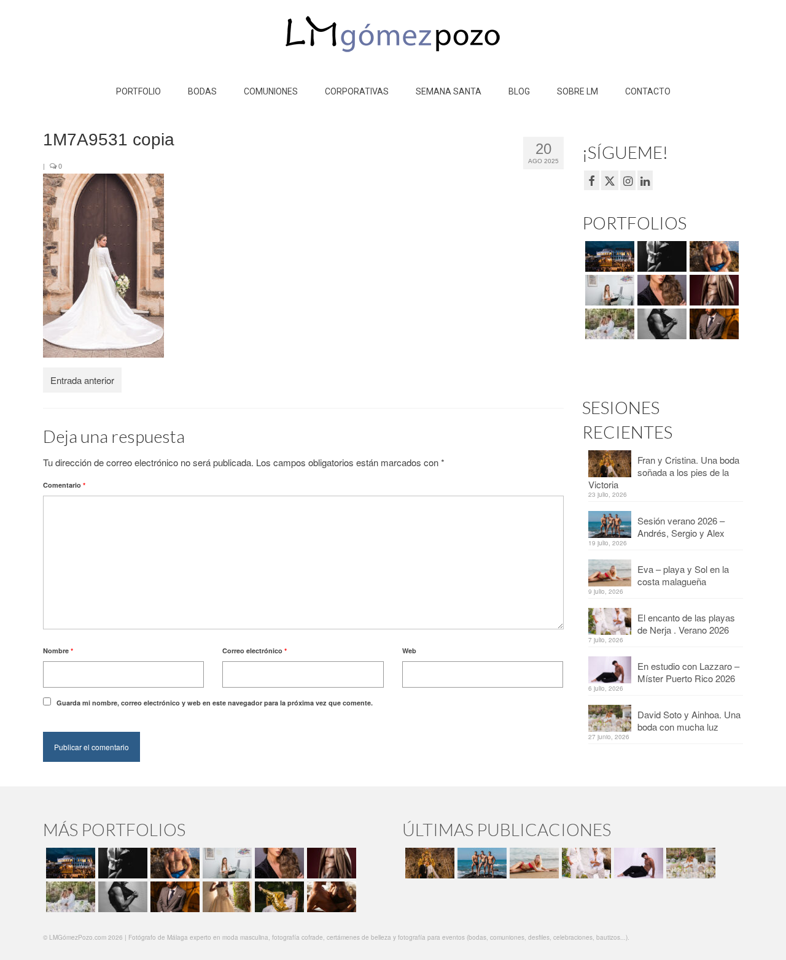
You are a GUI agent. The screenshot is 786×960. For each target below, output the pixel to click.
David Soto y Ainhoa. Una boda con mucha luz (689, 720)
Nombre (58, 650)
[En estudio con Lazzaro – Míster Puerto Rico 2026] (637, 863)
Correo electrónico (254, 650)
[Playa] (713, 256)
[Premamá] (660, 256)
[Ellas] (660, 290)
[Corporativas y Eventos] (608, 290)
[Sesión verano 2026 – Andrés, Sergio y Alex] (480, 863)
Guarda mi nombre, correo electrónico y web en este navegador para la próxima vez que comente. (214, 702)
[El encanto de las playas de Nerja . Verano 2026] (585, 863)
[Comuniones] (226, 896)
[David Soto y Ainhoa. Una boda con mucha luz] (689, 863)
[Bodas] (608, 324)
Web (409, 650)
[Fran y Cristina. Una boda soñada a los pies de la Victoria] (428, 863)
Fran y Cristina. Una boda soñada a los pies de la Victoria (663, 472)
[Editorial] (278, 896)
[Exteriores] (713, 324)
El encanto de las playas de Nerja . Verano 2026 (686, 623)
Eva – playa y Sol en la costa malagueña (683, 575)
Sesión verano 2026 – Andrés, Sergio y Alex (681, 526)
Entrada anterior (82, 380)
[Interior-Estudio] (660, 324)
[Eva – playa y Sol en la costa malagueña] (533, 863)
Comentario (64, 485)
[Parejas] (330, 896)
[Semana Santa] (608, 256)
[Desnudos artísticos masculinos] (713, 290)
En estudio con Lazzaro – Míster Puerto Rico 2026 (688, 672)
